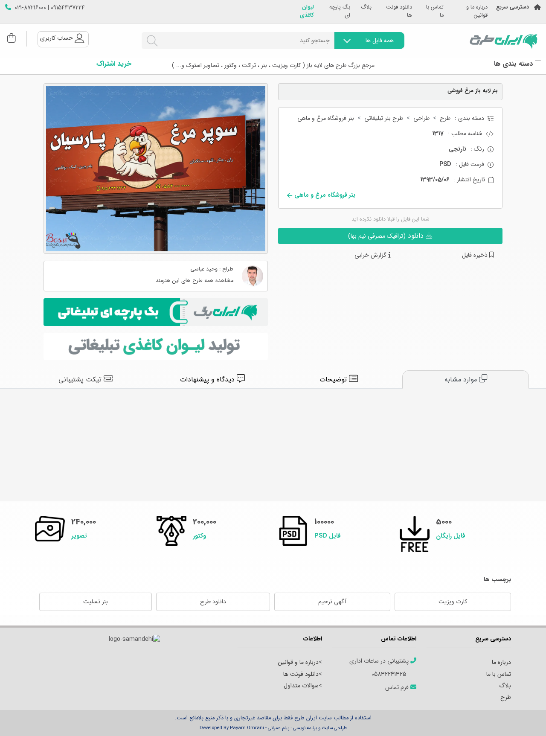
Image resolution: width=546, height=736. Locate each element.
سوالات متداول (301, 685)
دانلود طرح (213, 601)
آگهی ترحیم (332, 601)
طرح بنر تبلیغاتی (383, 118)
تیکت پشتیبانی (81, 379)
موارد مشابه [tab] (461, 379)
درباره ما (501, 662)
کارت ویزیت (453, 601)
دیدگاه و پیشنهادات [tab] (208, 379)
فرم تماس (397, 687)
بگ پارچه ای (339, 11)
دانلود (387, 235)
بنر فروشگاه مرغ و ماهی (325, 118)
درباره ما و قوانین (477, 11)
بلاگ (366, 7)
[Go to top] (522, 716)
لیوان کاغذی (307, 11)
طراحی (421, 118)
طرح (445, 118)
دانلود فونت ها (399, 11)
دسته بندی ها (514, 64)
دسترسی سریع (512, 7)
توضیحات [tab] (334, 379)
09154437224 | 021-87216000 (50, 7)
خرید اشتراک (113, 64)
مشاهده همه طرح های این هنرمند (194, 281)
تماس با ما (435, 11)
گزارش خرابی (371, 255)
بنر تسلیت (95, 601)
